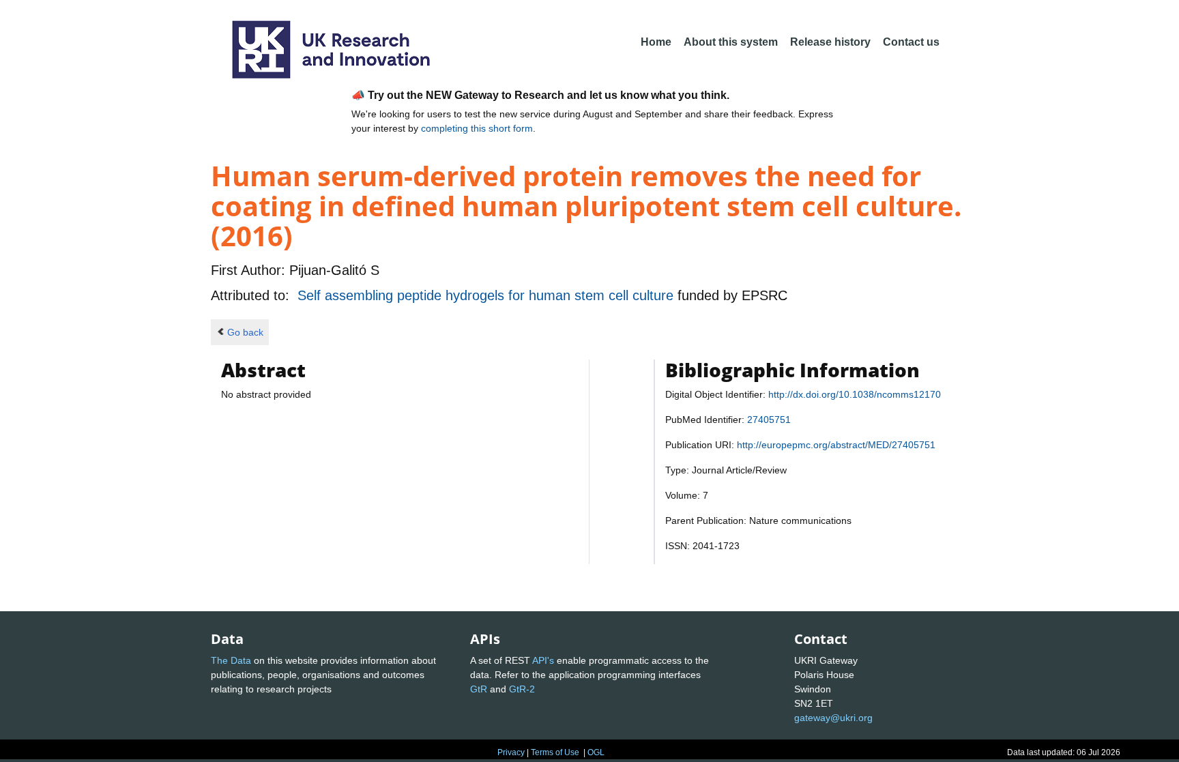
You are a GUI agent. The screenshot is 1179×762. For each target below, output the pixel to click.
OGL (596, 752)
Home (656, 42)
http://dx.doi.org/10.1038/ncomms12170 (854, 394)
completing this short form (477, 128)
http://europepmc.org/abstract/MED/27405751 (836, 444)
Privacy (511, 752)
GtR (478, 689)
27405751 (769, 419)
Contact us (911, 42)
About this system (731, 42)
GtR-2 (522, 689)
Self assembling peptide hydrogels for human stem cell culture (487, 295)
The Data (231, 660)
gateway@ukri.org (833, 717)
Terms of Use (555, 752)
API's (543, 660)
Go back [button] (245, 332)
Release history (830, 42)
